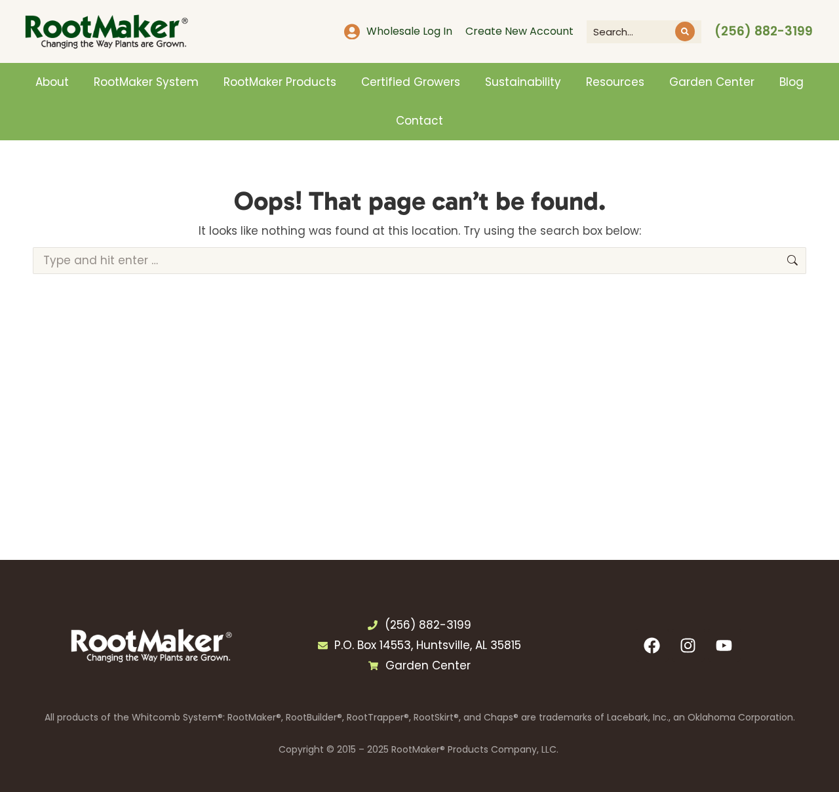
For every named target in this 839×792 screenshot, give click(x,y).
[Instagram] (688, 645)
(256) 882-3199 (763, 31)
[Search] (685, 31)
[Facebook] (652, 645)
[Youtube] (724, 645)
